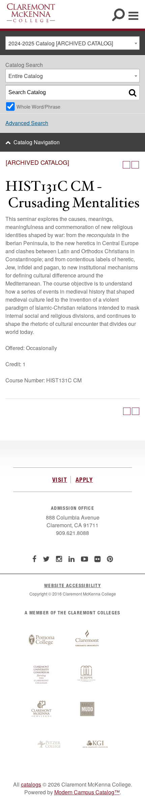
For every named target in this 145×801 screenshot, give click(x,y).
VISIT (59, 479)
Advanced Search (26, 123)
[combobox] (72, 43)
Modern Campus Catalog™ (87, 792)
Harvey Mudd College (87, 709)
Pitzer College (49, 744)
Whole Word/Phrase (38, 106)
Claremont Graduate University (87, 640)
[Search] (132, 92)
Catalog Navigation (36, 142)
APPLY (84, 479)
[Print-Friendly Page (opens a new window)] (126, 164)
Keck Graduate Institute (95, 744)
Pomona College (41, 640)
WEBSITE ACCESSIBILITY (72, 585)
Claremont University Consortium (41, 675)
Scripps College (87, 675)
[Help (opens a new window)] (135, 164)
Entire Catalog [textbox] (25, 76)
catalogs (31, 784)
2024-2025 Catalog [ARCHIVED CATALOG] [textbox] (60, 43)
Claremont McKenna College (31, 12)
